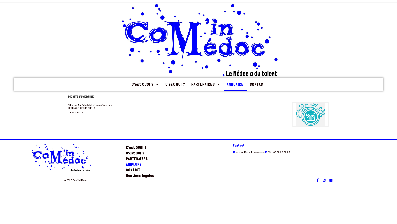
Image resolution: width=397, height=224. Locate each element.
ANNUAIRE (235, 84)
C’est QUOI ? (143, 84)
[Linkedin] (331, 180)
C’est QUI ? (175, 84)
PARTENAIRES (203, 84)
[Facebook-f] (317, 180)
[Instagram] (324, 180)
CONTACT (257, 84)
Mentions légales (140, 175)
